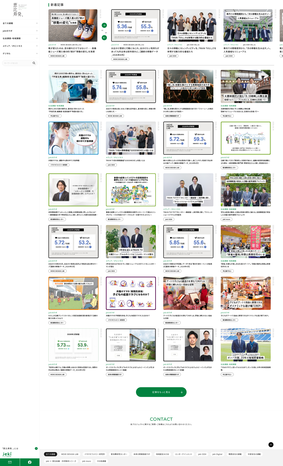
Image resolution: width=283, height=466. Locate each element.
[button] (104, 37)
